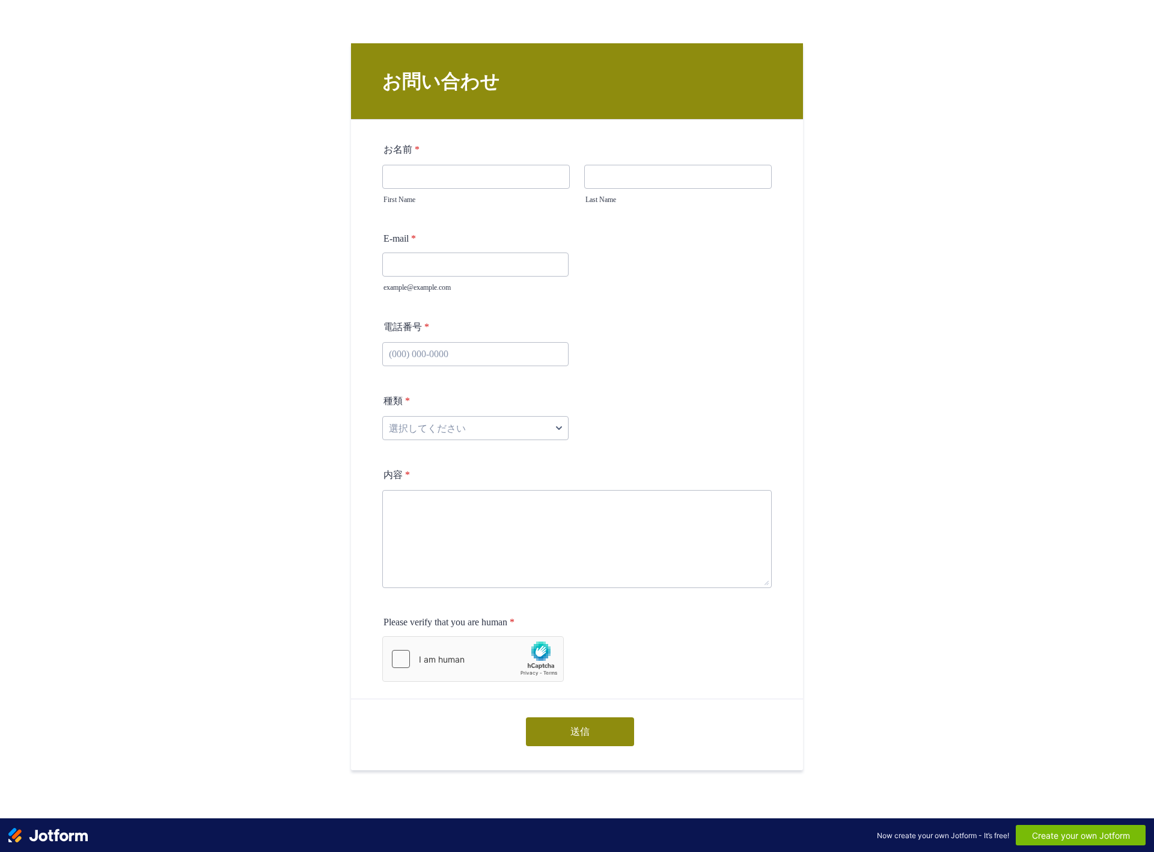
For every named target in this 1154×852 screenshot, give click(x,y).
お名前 (401, 149)
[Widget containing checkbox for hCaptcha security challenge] (473, 659)
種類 (396, 401)
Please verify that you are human (448, 622)
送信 (580, 731)
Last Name (600, 199)
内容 (396, 475)
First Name (399, 199)
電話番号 (406, 327)
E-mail (399, 238)
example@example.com (417, 287)
